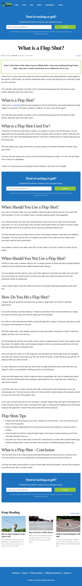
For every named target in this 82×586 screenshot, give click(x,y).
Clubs (24, 5)
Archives (16, 573)
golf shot (17, 105)
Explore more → (75, 513)
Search (67, 573)
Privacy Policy (36, 573)
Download (65, 27)
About (25, 573)
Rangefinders (49, 5)
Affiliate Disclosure (53, 573)
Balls (16, 5)
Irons (31, 5)
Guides (60, 5)
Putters (39, 5)
